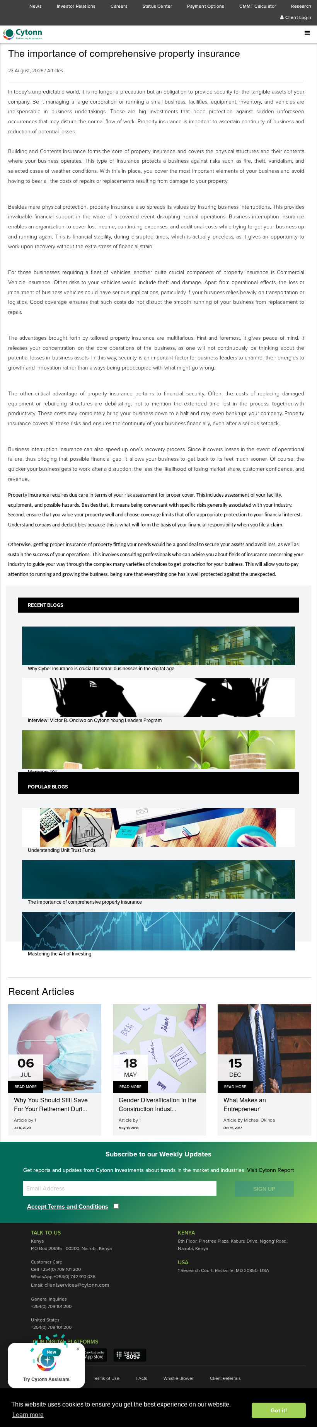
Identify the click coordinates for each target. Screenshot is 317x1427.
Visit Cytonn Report (270, 1170)
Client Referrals (225, 1378)
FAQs (141, 1378)
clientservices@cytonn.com (76, 1285)
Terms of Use (106, 1378)
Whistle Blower (179, 1378)
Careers (119, 6)
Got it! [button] (279, 1410)
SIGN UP (264, 1189)
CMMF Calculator (257, 6)
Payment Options (205, 6)
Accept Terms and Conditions (67, 1207)
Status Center (157, 6)
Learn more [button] (28, 1415)
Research (301, 6)
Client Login (297, 17)
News (35, 6)
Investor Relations (76, 6)
